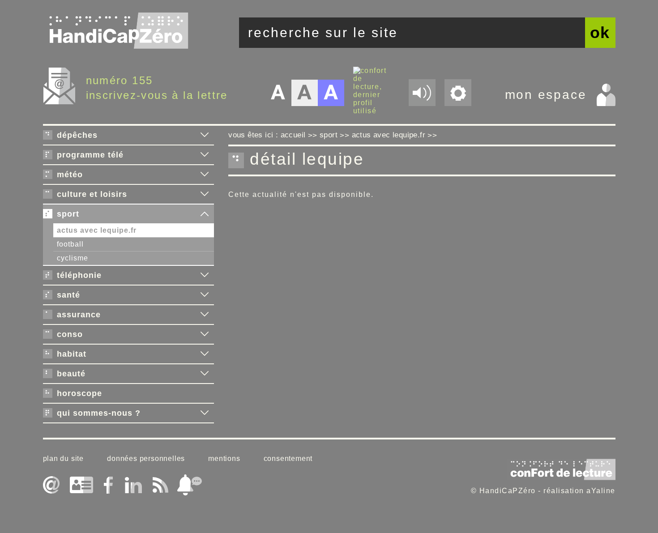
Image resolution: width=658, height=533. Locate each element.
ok (600, 32)
